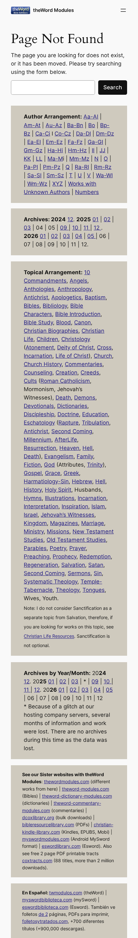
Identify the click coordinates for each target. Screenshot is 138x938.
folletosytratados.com (45, 921)
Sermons (79, 573)
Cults (30, 381)
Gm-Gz (33, 150)
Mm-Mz (79, 158)
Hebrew (82, 481)
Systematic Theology (50, 581)
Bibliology (55, 305)
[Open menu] (123, 10)
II (93, 150)
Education (95, 414)
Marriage (92, 523)
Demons (84, 397)
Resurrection (40, 448)
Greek (71, 473)
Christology (75, 339)
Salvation (73, 565)
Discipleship (39, 414)
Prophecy (64, 556)
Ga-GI (95, 142)
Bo (91, 125)
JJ (102, 150)
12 (70, 219)
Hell (87, 448)
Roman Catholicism (65, 381)
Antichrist (36, 297)
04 (78, 236)
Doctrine (68, 414)
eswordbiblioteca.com (45, 907)
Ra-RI (82, 167)
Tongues (93, 590)
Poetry (58, 548)
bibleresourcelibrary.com (48, 824)
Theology (67, 590)
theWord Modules (53, 10)
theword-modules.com (85, 789)
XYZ (57, 183)
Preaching (36, 556)
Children (47, 339)
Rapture (68, 422)
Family (85, 456)
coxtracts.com (37, 860)
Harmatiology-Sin (46, 481)
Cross (104, 347)
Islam (98, 506)
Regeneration (41, 565)
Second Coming (71, 431)
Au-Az (54, 125)
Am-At (32, 125)
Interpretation (41, 506)
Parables (35, 548)
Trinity (95, 464)
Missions (58, 531)
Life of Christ (72, 356)
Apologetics (66, 297)
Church (103, 356)
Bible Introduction (77, 314)
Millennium (37, 439)
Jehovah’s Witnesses (67, 515)
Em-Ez (54, 142)
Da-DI (83, 133)
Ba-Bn (75, 125)
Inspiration (75, 506)
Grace (52, 473)
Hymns (33, 498)
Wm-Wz (37, 183)
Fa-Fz (75, 142)
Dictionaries (72, 406)
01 (95, 219)
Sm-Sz (55, 175)
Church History (43, 364)
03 (27, 227)
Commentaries (83, 364)
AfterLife (66, 439)
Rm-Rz (102, 167)
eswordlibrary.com (61, 846)
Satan (95, 565)
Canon (82, 322)
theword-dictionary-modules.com (77, 796)
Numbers (87, 192)
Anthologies (39, 289)
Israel (31, 515)
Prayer (77, 548)
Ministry (34, 531)
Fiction (32, 464)
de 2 (43, 914)
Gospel (33, 473)
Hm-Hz (77, 150)
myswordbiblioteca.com (47, 899)
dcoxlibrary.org (38, 817)
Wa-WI (104, 175)
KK (27, 158)
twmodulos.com (65, 892)
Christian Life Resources (49, 636)
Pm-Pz (51, 167)
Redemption (95, 556)
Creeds (90, 372)
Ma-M (55, 158)
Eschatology (39, 422)
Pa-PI (31, 167)
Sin (98, 573)
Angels (78, 280)
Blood (63, 322)
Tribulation (95, 422)
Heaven (69, 448)
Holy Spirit (58, 490)
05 (91, 236)
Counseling (38, 372)
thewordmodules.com (66, 781)
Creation (66, 372)
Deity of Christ (75, 347)
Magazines (64, 523)
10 (76, 227)
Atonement (40, 347)
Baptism (95, 297)
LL (39, 158)
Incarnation (38, 356)
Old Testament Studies (76, 540)
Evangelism (58, 456)
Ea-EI (34, 142)
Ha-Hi (55, 150)
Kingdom (35, 523)
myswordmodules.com (45, 839)
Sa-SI (34, 175)
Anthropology (74, 289)
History (33, 490)
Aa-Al (90, 116)
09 (64, 227)
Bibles (31, 305)
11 (86, 227)
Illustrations (59, 498)
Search (112, 87)
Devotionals (39, 406)
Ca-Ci (42, 133)
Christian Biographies (51, 331)
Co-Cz (63, 133)
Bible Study (38, 322)
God (49, 464)
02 (107, 219)
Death (63, 397)
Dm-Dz (105, 133)
